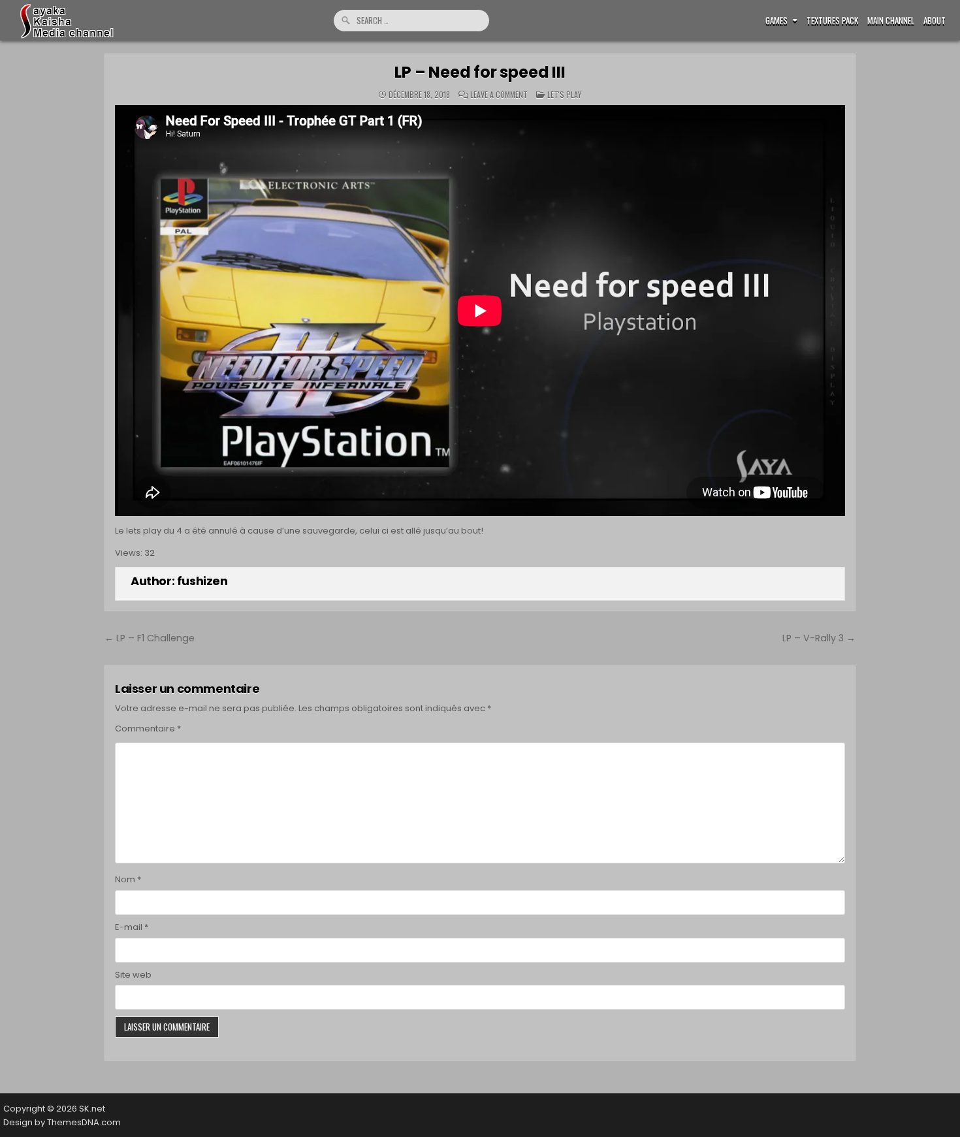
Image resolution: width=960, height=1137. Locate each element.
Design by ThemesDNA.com (62, 1122)
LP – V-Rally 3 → (819, 638)
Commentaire (148, 728)
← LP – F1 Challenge (149, 638)
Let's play (564, 94)
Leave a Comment (499, 95)
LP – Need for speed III (479, 72)
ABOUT (934, 20)
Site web (133, 975)
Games (776, 20)
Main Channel (890, 20)
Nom (128, 879)
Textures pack (832, 20)
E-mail (131, 927)
